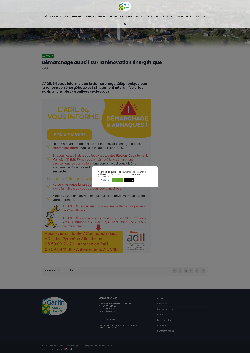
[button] (125, 24)
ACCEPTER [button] (117, 180)
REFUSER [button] (129, 180)
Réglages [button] (105, 180)
